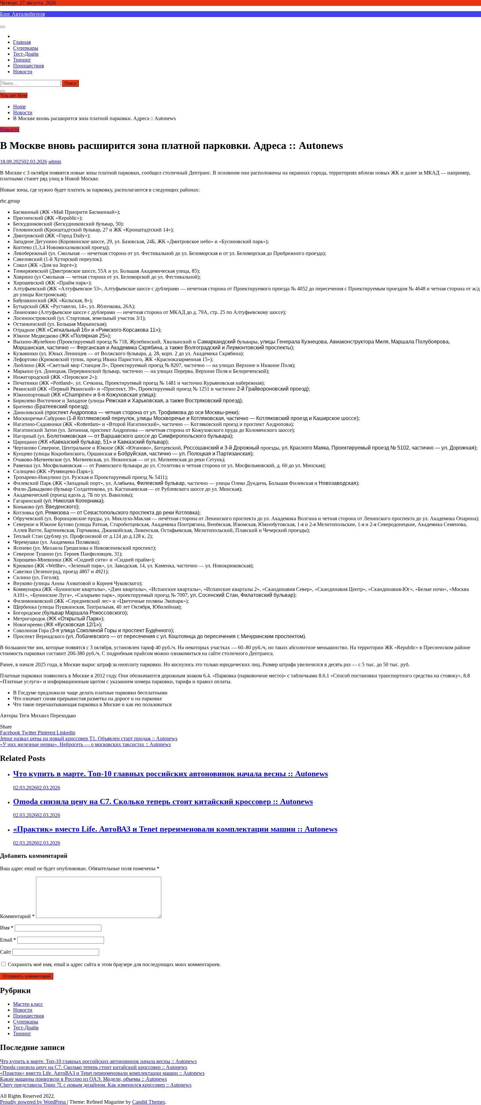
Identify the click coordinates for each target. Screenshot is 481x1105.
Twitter (30, 732)
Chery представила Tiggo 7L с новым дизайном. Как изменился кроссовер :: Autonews (95, 1085)
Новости (22, 71)
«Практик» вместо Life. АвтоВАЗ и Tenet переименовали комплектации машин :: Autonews (175, 829)
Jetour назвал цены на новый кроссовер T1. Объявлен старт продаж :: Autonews (88, 738)
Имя (6, 927)
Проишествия (28, 65)
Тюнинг (22, 60)
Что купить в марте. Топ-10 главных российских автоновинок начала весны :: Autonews (170, 773)
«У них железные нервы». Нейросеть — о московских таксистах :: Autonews (85, 744)
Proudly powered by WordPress (33, 1102)
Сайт (5, 952)
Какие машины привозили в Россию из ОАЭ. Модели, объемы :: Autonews (83, 1079)
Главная (22, 42)
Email (8, 940)
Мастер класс (28, 1004)
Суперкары (25, 48)
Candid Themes (148, 1102)
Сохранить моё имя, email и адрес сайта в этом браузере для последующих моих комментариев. (114, 964)
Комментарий (17, 916)
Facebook (11, 732)
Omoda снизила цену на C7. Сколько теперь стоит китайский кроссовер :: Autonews (163, 801)
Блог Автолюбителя (22, 14)
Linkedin (66, 732)
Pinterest (47, 732)
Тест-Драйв (26, 54)
